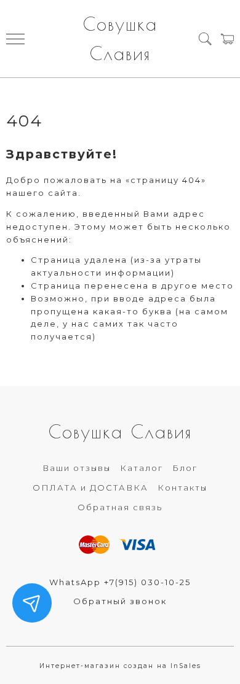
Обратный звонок (120, 601)
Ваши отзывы (76, 468)
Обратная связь (120, 507)
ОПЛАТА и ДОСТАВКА (90, 487)
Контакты (182, 487)
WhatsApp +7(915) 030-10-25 (120, 582)
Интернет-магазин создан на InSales (120, 666)
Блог (185, 468)
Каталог (141, 468)
